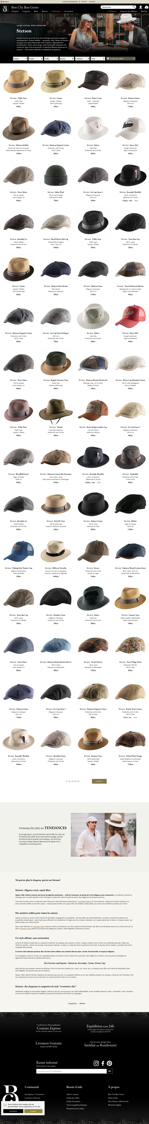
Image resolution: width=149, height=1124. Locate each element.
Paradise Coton (55, 615)
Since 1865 (130, 145)
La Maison (112, 11)
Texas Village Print (130, 662)
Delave (93, 145)
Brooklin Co (18, 239)
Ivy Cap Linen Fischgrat (56, 333)
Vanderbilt (130, 474)
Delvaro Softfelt (18, 145)
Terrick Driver (93, 662)
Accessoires (68, 11)
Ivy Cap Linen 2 (93, 192)
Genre (31, 58)
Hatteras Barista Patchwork (93, 380)
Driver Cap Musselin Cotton (130, 380)
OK (109, 1071)
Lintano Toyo (130, 615)
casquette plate (38, 926)
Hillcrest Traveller (56, 568)
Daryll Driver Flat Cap (56, 239)
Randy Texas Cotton (130, 709)
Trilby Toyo (18, 98)
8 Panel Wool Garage (130, 756)
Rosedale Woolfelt (130, 192)
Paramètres (13, 1111)
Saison (62, 58)
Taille (46, 58)
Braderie (144, 11)
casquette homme (84, 901)
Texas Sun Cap (130, 239)
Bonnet (45, 11)
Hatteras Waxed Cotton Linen (130, 568)
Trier (93, 58)
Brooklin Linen (56, 756)
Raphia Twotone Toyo (56, 380)
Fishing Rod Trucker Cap (18, 568)
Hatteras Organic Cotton (56, 145)
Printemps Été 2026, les (43, 827)
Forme (16, 58)
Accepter (33, 1111)
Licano (56, 98)
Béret (36, 11)
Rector (93, 568)
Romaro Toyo (93, 756)
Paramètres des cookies (75, 1108)
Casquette (26, 11)
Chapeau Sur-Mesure (128, 11)
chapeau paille (25, 929)
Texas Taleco (18, 192)
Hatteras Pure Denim (56, 286)
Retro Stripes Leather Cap (93, 427)
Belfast (130, 521)
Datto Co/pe (93, 98)
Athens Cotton (93, 521)
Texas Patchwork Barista (130, 286)
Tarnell (56, 427)
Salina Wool (56, 192)
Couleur (79, 58)
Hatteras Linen (130, 98)
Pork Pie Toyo (56, 521)
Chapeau (15, 11)
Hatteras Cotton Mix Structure (55, 474)
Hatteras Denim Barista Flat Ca (55, 662)
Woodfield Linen (19, 474)
